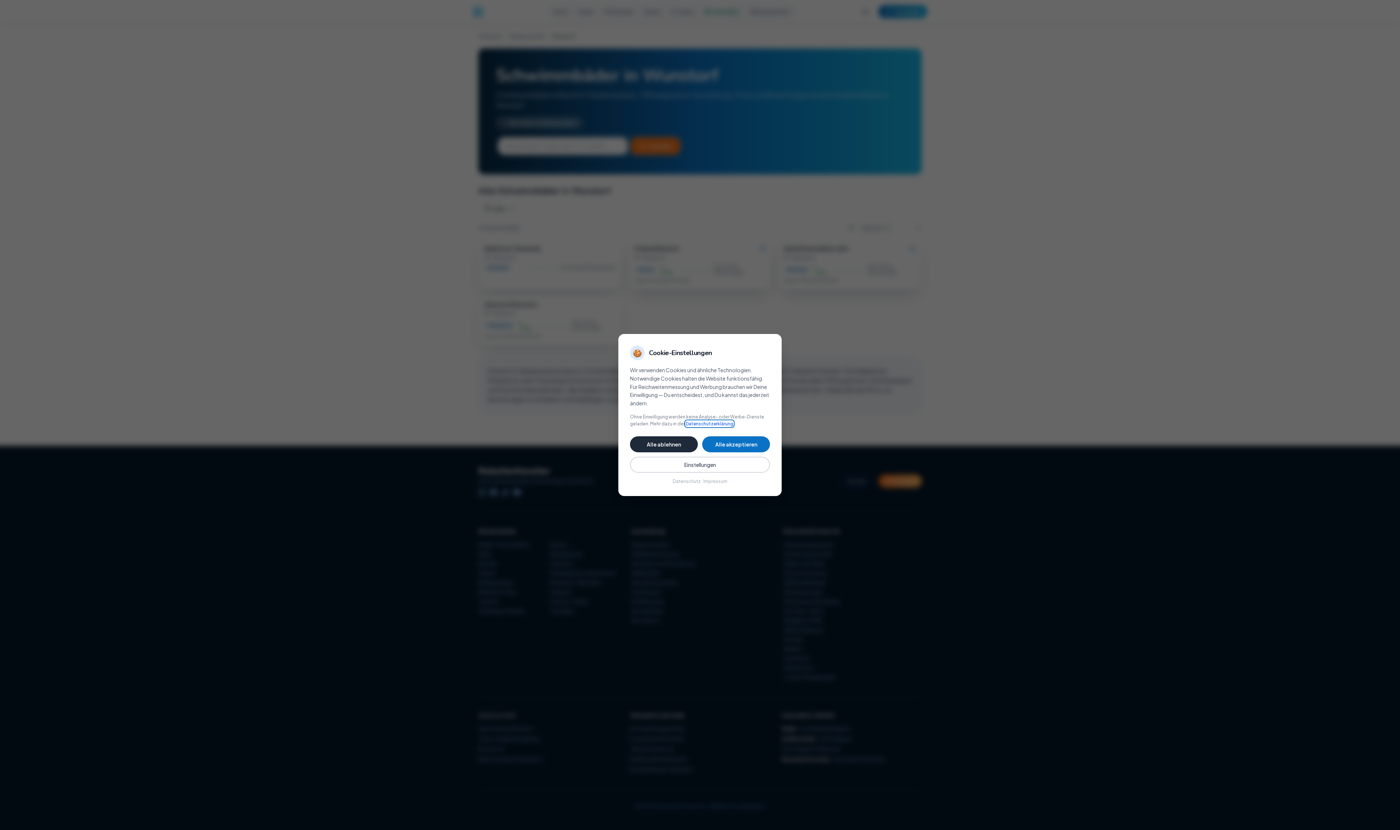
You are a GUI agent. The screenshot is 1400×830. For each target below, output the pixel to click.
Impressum (715, 481)
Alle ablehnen (664, 444)
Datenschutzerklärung (709, 423)
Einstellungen (700, 464)
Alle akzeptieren (736, 444)
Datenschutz (687, 481)
